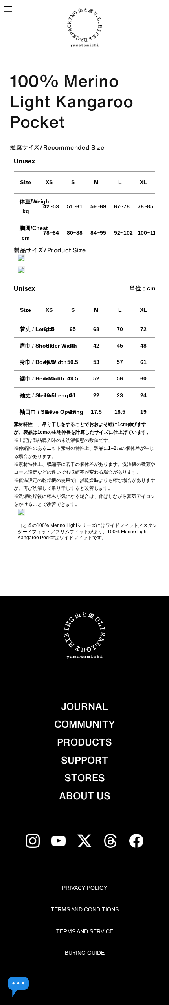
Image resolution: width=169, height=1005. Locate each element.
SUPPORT (84, 760)
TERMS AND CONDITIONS (85, 909)
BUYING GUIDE (85, 953)
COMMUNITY (84, 724)
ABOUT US (84, 795)
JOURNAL (84, 706)
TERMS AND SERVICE (84, 931)
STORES (84, 777)
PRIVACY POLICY (84, 888)
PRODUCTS (84, 742)
